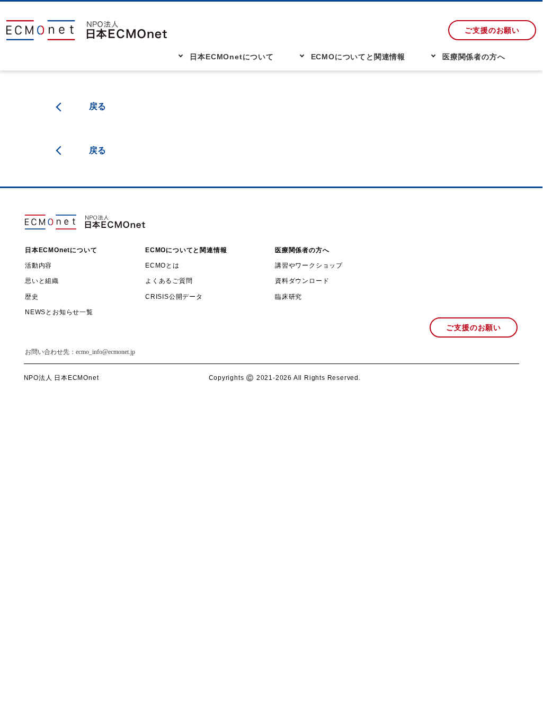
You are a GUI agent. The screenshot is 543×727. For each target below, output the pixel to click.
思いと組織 (42, 281)
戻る (98, 106)
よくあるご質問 (169, 281)
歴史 (32, 296)
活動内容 (38, 265)
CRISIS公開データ (174, 296)
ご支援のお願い (492, 30)
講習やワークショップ (309, 265)
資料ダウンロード (302, 281)
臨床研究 (288, 296)
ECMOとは (162, 265)
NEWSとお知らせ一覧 (59, 312)
